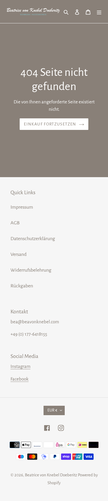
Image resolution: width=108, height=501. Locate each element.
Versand (18, 254)
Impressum (21, 207)
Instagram (20, 366)
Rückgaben (21, 285)
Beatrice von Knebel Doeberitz (51, 475)
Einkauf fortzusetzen (50, 124)
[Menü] (99, 11)
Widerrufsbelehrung (30, 270)
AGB (15, 222)
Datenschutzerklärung (32, 238)
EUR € (52, 410)
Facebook (19, 379)
